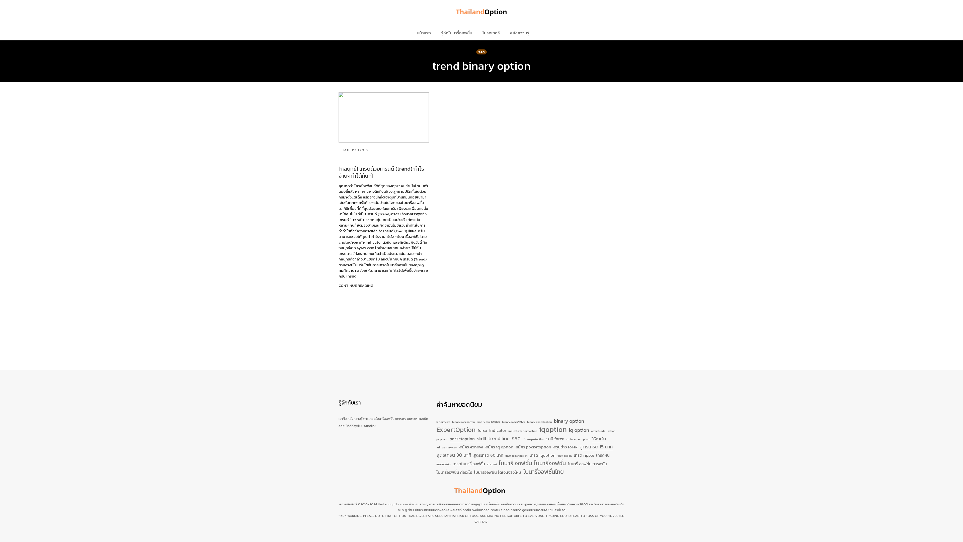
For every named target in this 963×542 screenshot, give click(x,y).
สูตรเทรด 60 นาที (488, 455)
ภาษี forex (555, 439)
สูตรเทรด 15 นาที (596, 446)
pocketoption (462, 439)
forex (482, 430)
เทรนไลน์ (492, 464)
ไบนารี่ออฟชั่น (550, 463)
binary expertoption (539, 422)
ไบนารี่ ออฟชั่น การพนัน (587, 464)
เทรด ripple (584, 455)
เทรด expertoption (516, 456)
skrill (481, 439)
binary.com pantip (463, 422)
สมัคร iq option (499, 447)
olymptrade (598, 431)
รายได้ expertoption (578, 439)
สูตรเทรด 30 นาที (453, 455)
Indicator (497, 430)
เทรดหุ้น (603, 455)
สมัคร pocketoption (533, 447)
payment (442, 439)
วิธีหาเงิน (599, 439)
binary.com (443, 422)
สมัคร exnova (471, 447)
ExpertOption (455, 430)
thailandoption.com (393, 504)
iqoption (553, 429)
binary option (569, 421)
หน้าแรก (424, 33)
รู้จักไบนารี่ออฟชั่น (456, 33)
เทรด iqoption (542, 455)
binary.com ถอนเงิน (488, 422)
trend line (499, 438)
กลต (516, 438)
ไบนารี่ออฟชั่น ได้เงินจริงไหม (497, 472)
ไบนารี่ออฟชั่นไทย (543, 472)
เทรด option (564, 456)
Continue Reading (356, 285)
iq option (579, 430)
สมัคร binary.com (446, 447)
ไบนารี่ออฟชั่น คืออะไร (454, 472)
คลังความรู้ (519, 33)
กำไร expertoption (533, 439)
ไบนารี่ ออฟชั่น (515, 463)
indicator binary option (522, 431)
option (611, 431)
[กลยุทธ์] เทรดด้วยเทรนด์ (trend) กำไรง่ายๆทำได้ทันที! (381, 172)
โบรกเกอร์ (491, 33)
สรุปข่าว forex (565, 447)
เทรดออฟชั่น (443, 464)
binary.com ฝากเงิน (513, 422)
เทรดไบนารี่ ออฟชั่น (469, 464)
